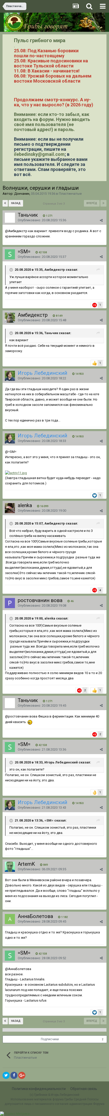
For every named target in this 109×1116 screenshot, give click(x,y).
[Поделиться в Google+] (21, 1075)
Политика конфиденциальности (39, 1089)
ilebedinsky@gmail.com (39, 154)
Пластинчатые (70, 193)
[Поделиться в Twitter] (6, 1075)
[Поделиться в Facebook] (13, 1075)
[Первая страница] (5, 203)
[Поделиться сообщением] (101, 220)
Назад (16, 203)
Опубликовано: (42, 220)
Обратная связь (83, 1089)
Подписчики (50, 1039)
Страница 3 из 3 (54, 203)
